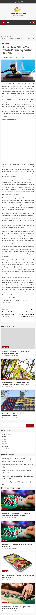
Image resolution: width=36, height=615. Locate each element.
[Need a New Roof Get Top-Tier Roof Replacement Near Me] (18, 400)
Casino (5, 509)
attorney (7, 306)
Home (4, 441)
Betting (5, 571)
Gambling (5, 602)
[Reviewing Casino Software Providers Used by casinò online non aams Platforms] (18, 500)
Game (4, 436)
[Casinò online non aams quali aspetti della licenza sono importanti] (18, 593)
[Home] (3, 22)
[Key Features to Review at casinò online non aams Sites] (18, 531)
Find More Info (25, 200)
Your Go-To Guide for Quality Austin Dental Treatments (8, 313)
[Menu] (7, 22)
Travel (4, 451)
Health (4, 439)
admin (5, 57)
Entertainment (6, 434)
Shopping (5, 446)
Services (5, 43)
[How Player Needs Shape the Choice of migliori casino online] (18, 562)
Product (4, 443)
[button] (7, 22)
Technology (5, 448)
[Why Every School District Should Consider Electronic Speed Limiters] (18, 338)
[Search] (30, 22)
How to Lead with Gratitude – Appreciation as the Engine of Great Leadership (26, 314)
